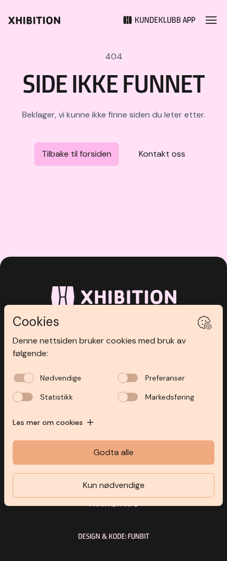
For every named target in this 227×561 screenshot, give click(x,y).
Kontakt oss (162, 153)
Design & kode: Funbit (113, 536)
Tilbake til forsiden (76, 153)
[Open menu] (211, 20)
